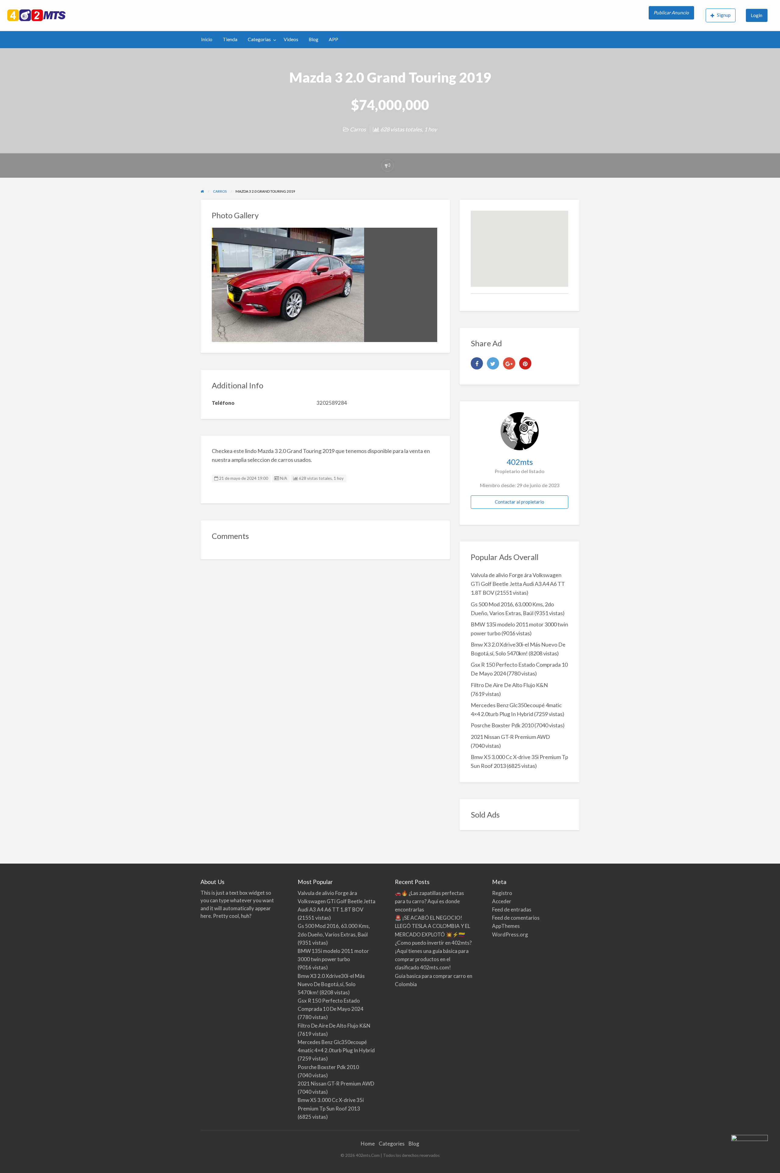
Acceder (501, 901)
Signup (724, 15)
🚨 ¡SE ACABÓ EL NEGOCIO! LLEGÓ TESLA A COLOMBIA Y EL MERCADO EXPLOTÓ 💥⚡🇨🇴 (432, 926)
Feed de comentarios (516, 918)
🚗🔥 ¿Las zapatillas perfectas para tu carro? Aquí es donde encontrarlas (429, 901)
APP (333, 39)
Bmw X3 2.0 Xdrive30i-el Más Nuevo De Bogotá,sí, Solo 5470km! (331, 984)
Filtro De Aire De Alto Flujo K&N (509, 685)
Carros (358, 129)
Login (756, 15)
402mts (519, 461)
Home (368, 1143)
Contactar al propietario (519, 501)
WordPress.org (510, 934)
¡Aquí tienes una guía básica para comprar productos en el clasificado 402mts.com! (432, 959)
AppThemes (506, 926)
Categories (392, 1143)
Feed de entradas (511, 909)
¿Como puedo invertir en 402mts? (433, 942)
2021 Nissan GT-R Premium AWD (510, 736)
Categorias (259, 39)
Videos (291, 39)
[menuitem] (672, 15)
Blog (313, 39)
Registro (502, 893)
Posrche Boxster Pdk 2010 (502, 725)
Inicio (206, 39)
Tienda (230, 39)
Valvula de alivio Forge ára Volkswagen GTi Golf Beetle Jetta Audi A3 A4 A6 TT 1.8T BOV (518, 584)
